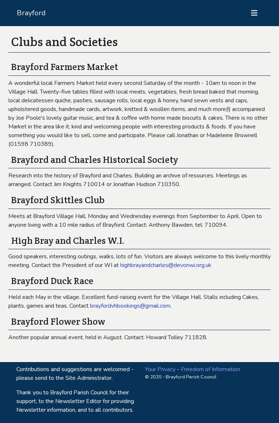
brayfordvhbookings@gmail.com (130, 306)
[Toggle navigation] (254, 13)
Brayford (31, 13)
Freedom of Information (210, 369)
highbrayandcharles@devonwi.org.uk (165, 265)
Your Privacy (160, 369)
